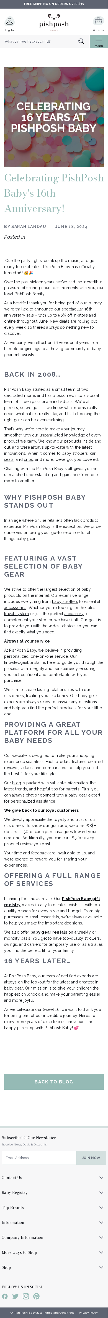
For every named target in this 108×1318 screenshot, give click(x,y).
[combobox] (45, 41)
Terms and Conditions (58, 1312)
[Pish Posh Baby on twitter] (15, 1297)
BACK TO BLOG (54, 1082)
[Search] (84, 41)
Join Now (91, 1158)
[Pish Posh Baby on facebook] (5, 1297)
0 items (98, 30)
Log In (9, 30)
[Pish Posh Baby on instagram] (26, 1297)
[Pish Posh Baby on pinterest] (36, 1297)
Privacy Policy (88, 1312)
